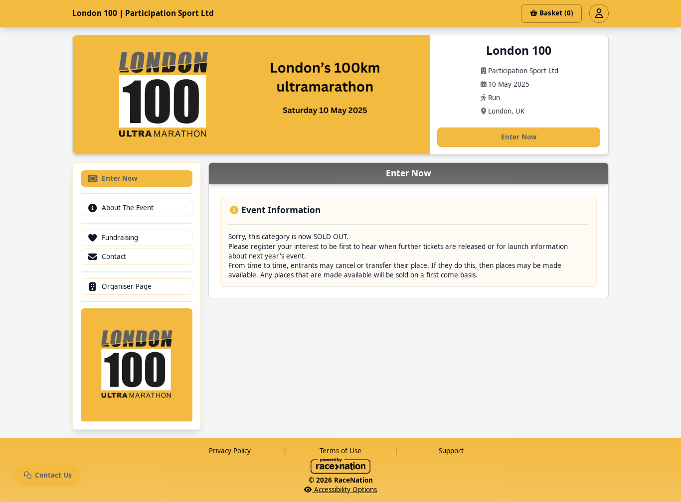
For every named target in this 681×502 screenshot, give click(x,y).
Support (451, 450)
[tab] (137, 179)
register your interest (286, 246)
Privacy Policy (230, 450)
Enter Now (519, 136)
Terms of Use (340, 450)
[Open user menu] (598, 13)
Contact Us (53, 475)
